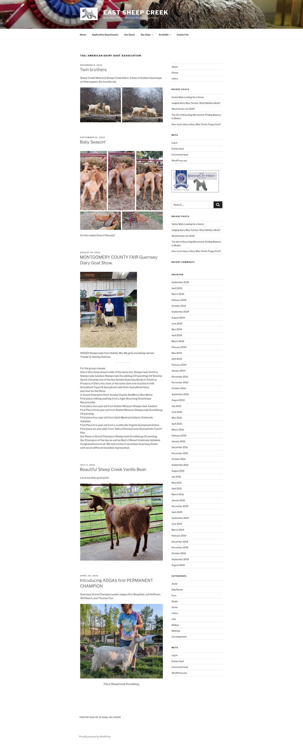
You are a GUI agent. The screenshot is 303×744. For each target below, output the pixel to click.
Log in (175, 142)
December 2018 (180, 541)
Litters (175, 78)
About (175, 66)
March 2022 (178, 429)
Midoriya (176, 630)
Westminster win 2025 (183, 108)
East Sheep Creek (135, 12)
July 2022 (176, 406)
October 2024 (179, 305)
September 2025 (180, 282)
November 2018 (180, 547)
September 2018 (180, 559)
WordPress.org (179, 160)
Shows (175, 72)
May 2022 (177, 417)
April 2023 (177, 358)
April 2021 (177, 488)
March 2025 (178, 294)
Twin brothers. (93, 69)
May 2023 (177, 353)
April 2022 (177, 423)
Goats (175, 601)
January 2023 (178, 370)
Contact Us (182, 34)
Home (83, 34)
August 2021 (178, 470)
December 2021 (180, 447)
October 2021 (179, 459)
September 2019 (180, 518)
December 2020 (180, 506)
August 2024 (178, 317)
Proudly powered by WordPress (95, 736)
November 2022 (180, 382)
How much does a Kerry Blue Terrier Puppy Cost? (196, 124)
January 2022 (178, 441)
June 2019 (177, 523)
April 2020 (177, 512)
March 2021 (178, 494)
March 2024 (178, 341)
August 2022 (178, 400)
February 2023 (179, 364)
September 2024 (180, 311)
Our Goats (129, 34)
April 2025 (177, 288)
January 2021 (178, 500)
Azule (174, 583)
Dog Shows (177, 589)
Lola (174, 619)
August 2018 (178, 565)
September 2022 (180, 394)
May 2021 (177, 482)
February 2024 (179, 347)
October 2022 (179, 388)
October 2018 (179, 553)
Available (164, 34)
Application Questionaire (105, 34)
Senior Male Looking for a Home (188, 97)
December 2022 (180, 376)
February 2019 (179, 535)
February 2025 (179, 300)
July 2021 (176, 476)
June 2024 (177, 323)
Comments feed (180, 154)
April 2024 (177, 335)
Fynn (174, 595)
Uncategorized (179, 636)
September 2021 (180, 464)
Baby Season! (92, 141)
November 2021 (180, 453)
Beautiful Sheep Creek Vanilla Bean (113, 469)
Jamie (175, 607)
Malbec (175, 625)
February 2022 (179, 435)
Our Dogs (146, 34)
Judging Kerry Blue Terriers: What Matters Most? (196, 103)
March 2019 (178, 529)
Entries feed (178, 148)
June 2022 (177, 412)
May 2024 (177, 329)
